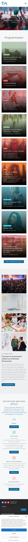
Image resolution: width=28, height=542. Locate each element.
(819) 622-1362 (13, 501)
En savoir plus (14, 426)
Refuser (14, 533)
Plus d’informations (8, 384)
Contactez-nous (14, 489)
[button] (26, 516)
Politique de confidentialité (13, 540)
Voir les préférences (14, 537)
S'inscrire (23, 509)
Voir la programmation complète (13, 261)
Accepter (14, 530)
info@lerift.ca (13, 503)
